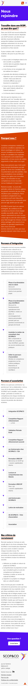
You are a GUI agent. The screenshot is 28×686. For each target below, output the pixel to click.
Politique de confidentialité (9, 680)
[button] (26, 4)
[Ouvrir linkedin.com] (13, 671)
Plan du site (5, 677)
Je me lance (14, 643)
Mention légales (6, 675)
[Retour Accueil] (3, 4)
